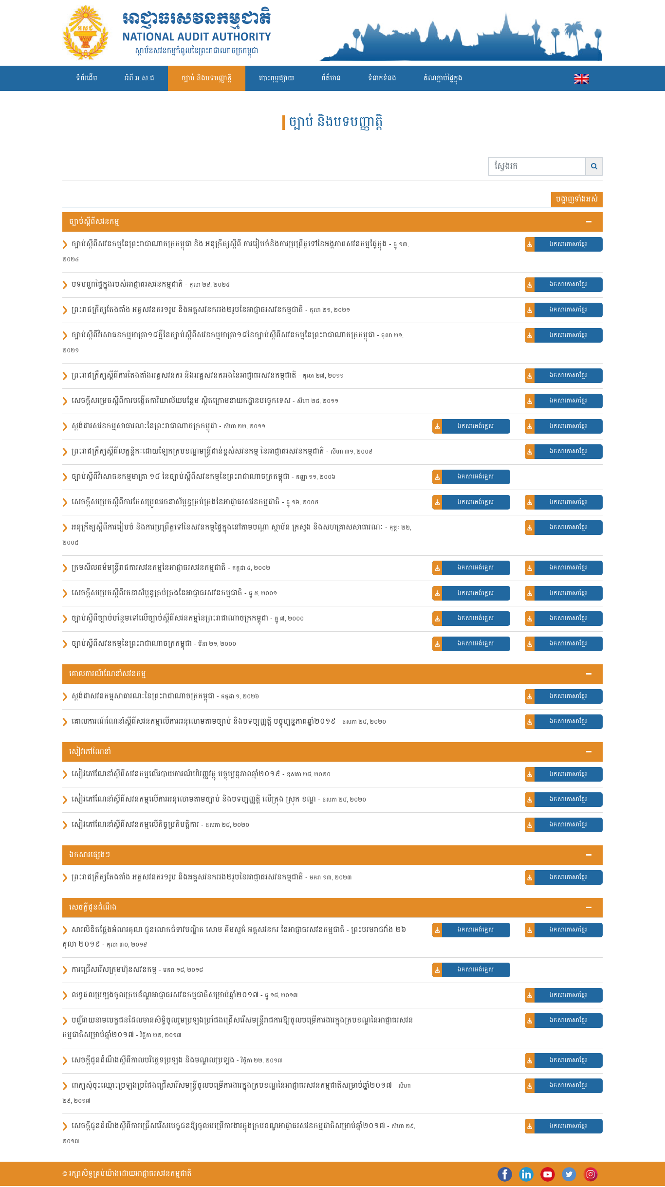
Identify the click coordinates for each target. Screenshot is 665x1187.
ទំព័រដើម (86, 78)
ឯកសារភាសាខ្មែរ (568, 244)
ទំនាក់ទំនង (382, 78)
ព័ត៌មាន (331, 78)
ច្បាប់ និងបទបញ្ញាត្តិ (207, 78)
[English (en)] (582, 78)
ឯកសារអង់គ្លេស (476, 426)
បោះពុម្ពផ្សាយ (276, 78)
